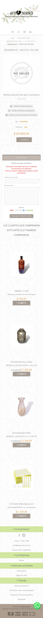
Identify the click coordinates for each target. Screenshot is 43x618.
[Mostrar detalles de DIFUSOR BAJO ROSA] (21, 406)
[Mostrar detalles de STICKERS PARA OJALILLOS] (21, 477)
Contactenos (22, 571)
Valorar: (21, 207)
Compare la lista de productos (21, 595)
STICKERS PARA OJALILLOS (21, 504)
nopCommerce (25, 606)
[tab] (21, 157)
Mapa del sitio (21, 575)
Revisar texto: (8, 185)
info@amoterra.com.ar (21, 545)
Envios (21, 560)
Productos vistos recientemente (21, 590)
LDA (25, 127)
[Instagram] (23, 535)
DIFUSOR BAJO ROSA (21, 433)
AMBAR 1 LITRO (21, 291)
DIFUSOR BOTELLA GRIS (21, 362)
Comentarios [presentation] (21, 157)
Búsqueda (21, 599)
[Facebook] (19, 535)
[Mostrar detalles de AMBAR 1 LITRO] (21, 264)
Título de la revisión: (11, 177)
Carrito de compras (24, 32)
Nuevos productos (21, 586)
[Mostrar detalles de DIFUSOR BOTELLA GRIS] (21, 335)
